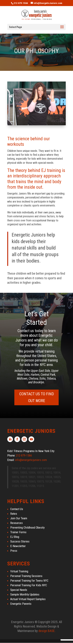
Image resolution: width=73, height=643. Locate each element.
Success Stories (19, 541)
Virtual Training (19, 571)
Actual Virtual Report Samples (28, 599)
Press (13, 550)
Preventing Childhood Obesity (27, 527)
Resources (16, 523)
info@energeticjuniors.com (31, 460)
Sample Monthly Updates (24, 594)
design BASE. (46, 631)
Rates (13, 513)
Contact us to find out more (36, 397)
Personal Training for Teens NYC (29, 580)
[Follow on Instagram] (24, 439)
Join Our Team (18, 518)
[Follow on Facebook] (17, 439)
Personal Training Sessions (26, 576)
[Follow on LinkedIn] (10, 439)
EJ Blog (14, 537)
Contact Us (16, 509)
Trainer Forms (18, 532)
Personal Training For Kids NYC (28, 585)
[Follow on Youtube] (31, 439)
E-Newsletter (18, 546)
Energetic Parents (20, 603)
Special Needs (18, 590)
